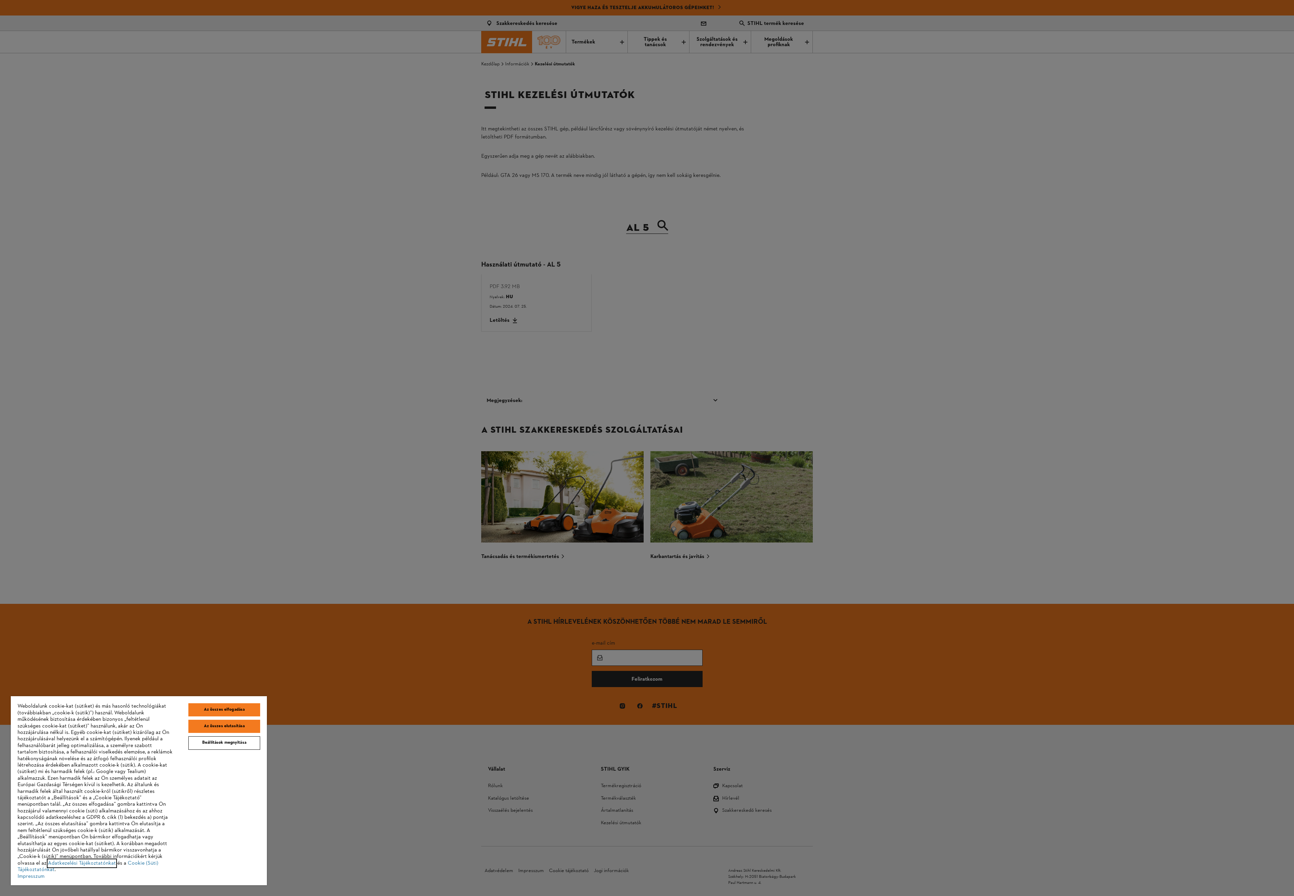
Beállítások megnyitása (224, 743)
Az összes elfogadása (224, 710)
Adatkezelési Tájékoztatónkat (82, 863)
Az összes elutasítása (224, 726)
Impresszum (31, 876)
